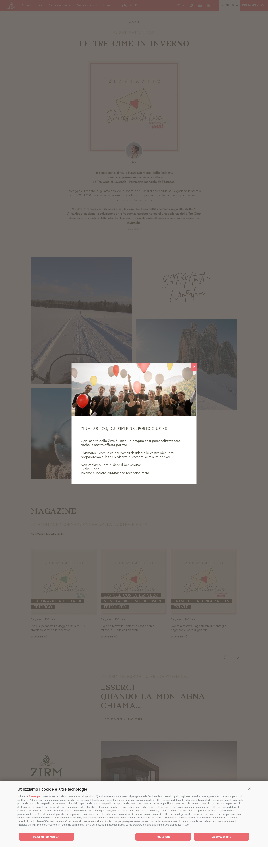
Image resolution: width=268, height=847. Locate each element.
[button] (249, 788)
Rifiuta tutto (163, 836)
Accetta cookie (221, 836)
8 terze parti (35, 796)
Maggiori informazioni (46, 836)
